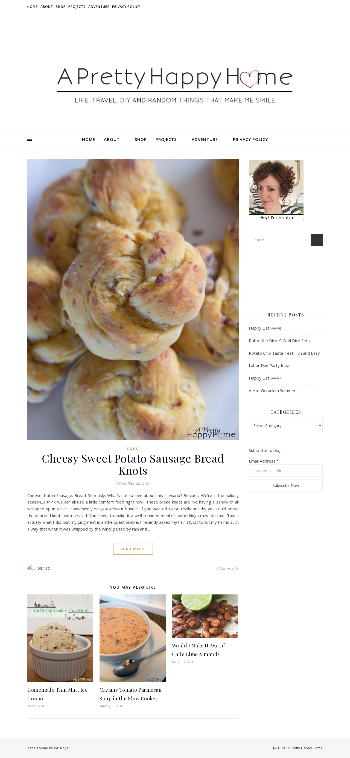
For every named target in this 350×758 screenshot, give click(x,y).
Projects (77, 6)
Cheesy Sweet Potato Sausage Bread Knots (133, 464)
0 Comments (227, 568)
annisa (44, 568)
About (46, 6)
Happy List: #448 (265, 328)
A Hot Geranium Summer (272, 390)
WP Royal (61, 747)
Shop (61, 6)
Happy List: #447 (265, 378)
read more (133, 548)
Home (32, 6)
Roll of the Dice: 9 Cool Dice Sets (279, 340)
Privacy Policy (126, 6)
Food (133, 448)
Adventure (98, 6)
